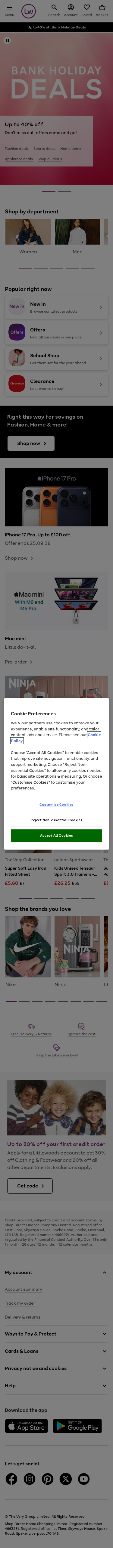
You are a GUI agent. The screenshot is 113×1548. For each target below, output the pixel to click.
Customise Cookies (56, 804)
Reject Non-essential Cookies (56, 819)
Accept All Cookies (56, 835)
